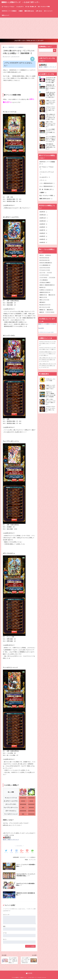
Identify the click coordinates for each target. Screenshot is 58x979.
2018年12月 (43, 215)
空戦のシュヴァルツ (44, 299)
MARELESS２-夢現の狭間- (46, 262)
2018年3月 (43, 242)
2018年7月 (43, 230)
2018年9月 (43, 224)
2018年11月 (43, 218)
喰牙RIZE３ (42, 287)
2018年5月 (43, 236)
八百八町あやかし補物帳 (45, 282)
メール (5, 933)
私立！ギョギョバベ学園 (44, 6)
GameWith (41, 328)
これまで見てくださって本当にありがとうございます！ (29, 40)
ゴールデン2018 (43, 277)
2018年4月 (43, 239)
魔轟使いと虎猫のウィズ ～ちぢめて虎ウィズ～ (20, 2)
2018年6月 (43, 233)
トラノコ (42, 180)
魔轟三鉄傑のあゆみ (29, 11)
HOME (30, 973)
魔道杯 (42, 312)
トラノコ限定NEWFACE (46, 183)
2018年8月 (43, 227)
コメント (6, 914)
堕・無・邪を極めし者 (31, 6)
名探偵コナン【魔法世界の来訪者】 (47, 284)
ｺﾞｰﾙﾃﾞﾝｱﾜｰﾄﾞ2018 (50, 312)
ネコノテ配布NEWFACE (46, 186)
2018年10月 (43, 221)
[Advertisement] (29, 28)
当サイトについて (48, 11)
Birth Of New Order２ (44, 260)
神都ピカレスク (43, 297)
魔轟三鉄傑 (50, 309)
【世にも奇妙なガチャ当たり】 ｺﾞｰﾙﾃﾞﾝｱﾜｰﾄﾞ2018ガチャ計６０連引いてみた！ (47, 359)
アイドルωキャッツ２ (45, 270)
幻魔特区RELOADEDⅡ (45, 292)
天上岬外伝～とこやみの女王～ (46, 289)
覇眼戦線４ (42, 309)
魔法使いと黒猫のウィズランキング (11, 839)
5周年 (41, 255)
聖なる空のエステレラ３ (45, 304)
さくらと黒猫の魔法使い (45, 265)
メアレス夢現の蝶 (44, 280)
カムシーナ (42, 272)
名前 (4, 926)
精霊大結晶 (42, 302)
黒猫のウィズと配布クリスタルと (47, 324)
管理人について (5, 15)
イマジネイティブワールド (46, 173)
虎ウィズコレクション (45, 307)
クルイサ (49, 272)
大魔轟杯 (20, 11)
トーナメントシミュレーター (46, 332)
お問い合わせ (39, 11)
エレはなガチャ (20, 6)
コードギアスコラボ (44, 275)
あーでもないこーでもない (8, 6)
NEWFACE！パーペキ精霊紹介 (9, 11)
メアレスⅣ (33, 859)
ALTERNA (48, 255)
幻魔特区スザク (43, 294)
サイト (5, 939)
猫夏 (52, 349)
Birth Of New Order (44, 257)
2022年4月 (43, 211)
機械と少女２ (52, 294)
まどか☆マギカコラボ (45, 267)
